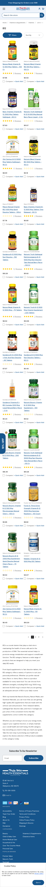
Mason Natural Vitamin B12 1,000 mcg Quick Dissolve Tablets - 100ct (12, 209)
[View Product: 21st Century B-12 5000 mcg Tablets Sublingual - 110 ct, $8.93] (12, 145)
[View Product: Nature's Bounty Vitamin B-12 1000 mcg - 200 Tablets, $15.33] (12, 439)
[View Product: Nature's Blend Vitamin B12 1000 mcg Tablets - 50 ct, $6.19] (33, 145)
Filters (14, 35)
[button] (3, 443)
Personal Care (8, 849)
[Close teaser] (6, 432)
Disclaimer (6, 826)
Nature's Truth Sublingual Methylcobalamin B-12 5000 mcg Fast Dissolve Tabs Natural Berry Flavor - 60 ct (33, 458)
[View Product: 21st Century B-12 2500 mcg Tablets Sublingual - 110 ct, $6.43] (12, 595)
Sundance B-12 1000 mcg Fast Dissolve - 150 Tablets (12, 257)
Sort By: (29, 35)
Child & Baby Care (9, 837)
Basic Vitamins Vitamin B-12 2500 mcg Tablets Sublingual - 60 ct (12, 114)
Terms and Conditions (27, 814)
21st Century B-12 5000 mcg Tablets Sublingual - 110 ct (12, 162)
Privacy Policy (24, 817)
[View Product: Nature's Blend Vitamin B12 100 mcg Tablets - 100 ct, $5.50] (33, 50)
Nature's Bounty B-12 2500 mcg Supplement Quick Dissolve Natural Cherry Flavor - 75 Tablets (11, 561)
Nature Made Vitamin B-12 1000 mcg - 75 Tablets (12, 308)
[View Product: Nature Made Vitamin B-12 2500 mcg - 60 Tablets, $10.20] (33, 595)
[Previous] (29, 637)
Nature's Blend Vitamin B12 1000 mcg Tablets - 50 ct (32, 162)
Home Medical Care (10, 840)
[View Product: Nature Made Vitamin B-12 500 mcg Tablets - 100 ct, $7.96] (12, 50)
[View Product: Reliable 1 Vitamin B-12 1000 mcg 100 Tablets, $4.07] (33, 542)
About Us (6, 820)
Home (4, 23)
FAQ (4, 823)
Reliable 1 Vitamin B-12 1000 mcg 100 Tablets (32, 560)
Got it (38, 883)
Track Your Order (9, 814)
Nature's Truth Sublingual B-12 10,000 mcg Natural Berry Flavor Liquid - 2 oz (33, 114)
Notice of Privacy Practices (29, 811)
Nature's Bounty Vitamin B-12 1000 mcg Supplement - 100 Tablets (33, 406)
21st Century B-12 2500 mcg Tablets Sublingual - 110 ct (12, 611)
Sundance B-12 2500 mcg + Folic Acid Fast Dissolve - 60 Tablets (12, 357)
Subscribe (33, 758)
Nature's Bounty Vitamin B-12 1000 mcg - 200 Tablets (12, 455)
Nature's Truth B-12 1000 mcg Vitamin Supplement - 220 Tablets (33, 310)
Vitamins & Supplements (17, 23)
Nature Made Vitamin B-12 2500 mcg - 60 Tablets (33, 611)
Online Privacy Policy (26, 820)
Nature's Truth (8, 859)
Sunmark (6, 862)
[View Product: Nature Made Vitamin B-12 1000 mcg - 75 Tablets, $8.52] (12, 293)
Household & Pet (9, 843)
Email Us (8, 795)
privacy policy (38, 873)
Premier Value (8, 856)
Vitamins (31, 23)
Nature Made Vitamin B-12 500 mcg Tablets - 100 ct (12, 66)
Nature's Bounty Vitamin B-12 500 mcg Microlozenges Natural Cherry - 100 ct (12, 510)
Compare (9, 81)
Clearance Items (29, 837)
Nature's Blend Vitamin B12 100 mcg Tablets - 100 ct (32, 66)
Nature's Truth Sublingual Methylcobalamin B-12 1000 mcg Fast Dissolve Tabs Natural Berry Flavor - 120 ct (33, 259)
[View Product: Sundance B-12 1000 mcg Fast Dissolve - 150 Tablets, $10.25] (12, 240)
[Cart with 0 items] (43, 8)
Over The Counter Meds (11, 846)
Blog (4, 817)
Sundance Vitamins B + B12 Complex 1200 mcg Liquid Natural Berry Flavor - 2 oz (12, 406)
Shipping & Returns (26, 823)
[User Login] (39, 8)
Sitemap (22, 826)
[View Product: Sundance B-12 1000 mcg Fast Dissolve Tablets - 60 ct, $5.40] (33, 341)
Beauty (5, 834)
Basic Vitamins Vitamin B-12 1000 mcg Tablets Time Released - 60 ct (33, 209)
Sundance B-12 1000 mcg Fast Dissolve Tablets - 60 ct (33, 357)
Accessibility (7, 811)
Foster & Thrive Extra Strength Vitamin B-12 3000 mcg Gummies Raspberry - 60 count (32, 510)
